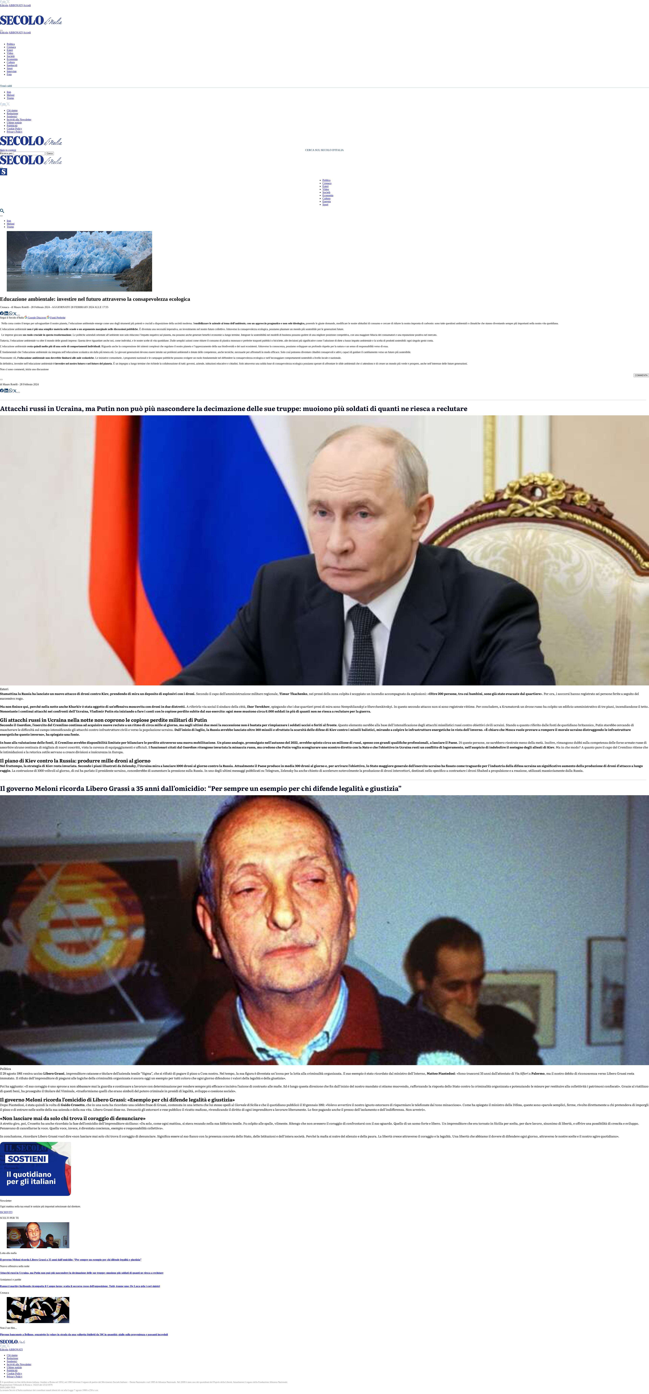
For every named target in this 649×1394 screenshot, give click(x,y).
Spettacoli (12, 65)
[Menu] (1, 167)
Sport (10, 68)
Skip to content (8, 150)
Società (11, 56)
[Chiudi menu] (1, 30)
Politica (11, 44)
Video (10, 53)
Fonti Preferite (57, 317)
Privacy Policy (14, 131)
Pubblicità (12, 125)
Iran (9, 92)
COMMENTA (641, 375)
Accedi (27, 5)
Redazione (12, 113)
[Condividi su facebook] (2, 314)
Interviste (12, 71)
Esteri (10, 50)
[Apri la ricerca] (2, 211)
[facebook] (1, 2)
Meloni (10, 95)
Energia (326, 201)
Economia (12, 59)
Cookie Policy (14, 128)
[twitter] (8, 2)
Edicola (4, 5)
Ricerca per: (6, 153)
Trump (10, 98)
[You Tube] (4, 2)
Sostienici (12, 116)
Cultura (11, 62)
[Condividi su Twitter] (15, 314)
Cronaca (11, 47)
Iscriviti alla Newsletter (19, 119)
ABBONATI (16, 5)
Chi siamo (12, 110)
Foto (9, 74)
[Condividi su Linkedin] (6, 314)
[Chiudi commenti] (1, 379)
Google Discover (37, 317)
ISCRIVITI (6, 1212)
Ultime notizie (14, 122)
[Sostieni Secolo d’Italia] (35, 1195)
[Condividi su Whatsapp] (11, 314)
